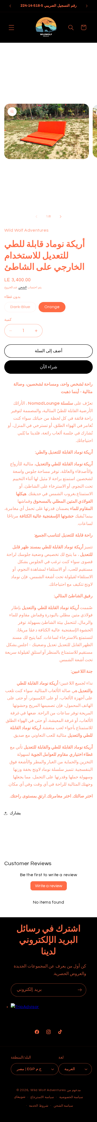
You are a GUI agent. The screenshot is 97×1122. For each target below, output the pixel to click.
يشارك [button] (15, 813)
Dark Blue (23, 308)
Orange (52, 307)
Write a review (48, 886)
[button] (11, 27)
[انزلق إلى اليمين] (61, 216)
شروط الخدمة (38, 1105)
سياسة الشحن (63, 1105)
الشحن (22, 287)
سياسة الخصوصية (71, 1097)
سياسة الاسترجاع (42, 1097)
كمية (8, 320)
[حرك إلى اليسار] (36, 216)
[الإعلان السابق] (10, 6)
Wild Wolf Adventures (48, 1090)
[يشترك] (80, 990)
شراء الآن (48, 367)
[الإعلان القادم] (87, 6)
